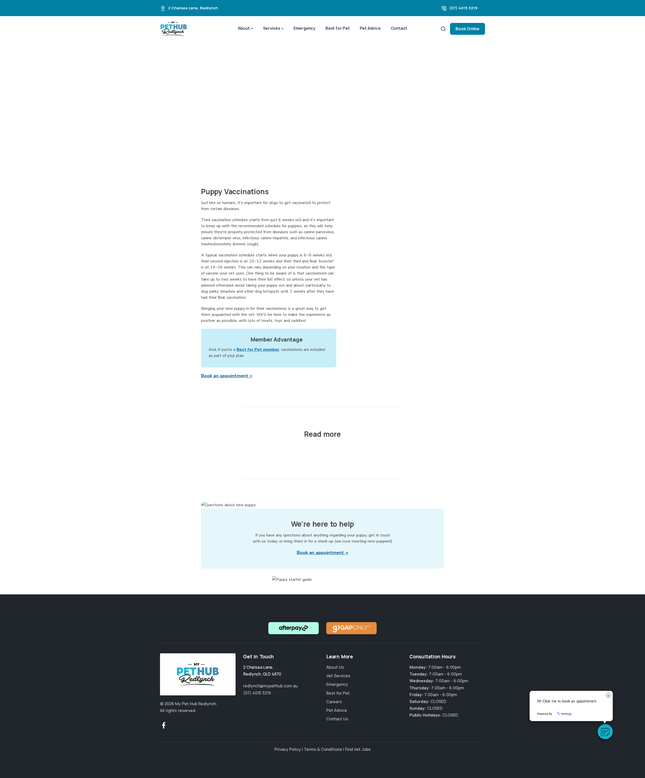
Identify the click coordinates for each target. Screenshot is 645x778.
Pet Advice (370, 28)
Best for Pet (338, 28)
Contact (399, 28)
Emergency (304, 28)
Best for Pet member (258, 349)
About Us (335, 667)
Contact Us (337, 719)
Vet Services (338, 676)
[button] (605, 731)
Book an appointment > (226, 376)
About (244, 28)
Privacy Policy (287, 749)
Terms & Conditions (323, 749)
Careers (334, 701)
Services (271, 28)
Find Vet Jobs (358, 749)
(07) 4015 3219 (463, 8)
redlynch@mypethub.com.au (270, 686)
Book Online (467, 28)
